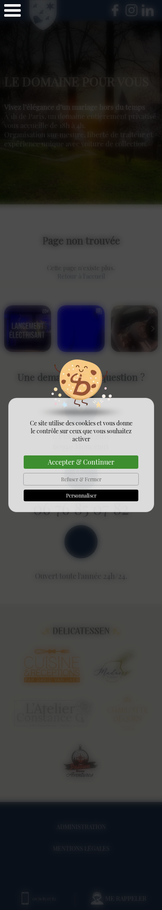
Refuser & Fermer (81, 479)
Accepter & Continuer (81, 462)
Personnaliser (81, 495)
